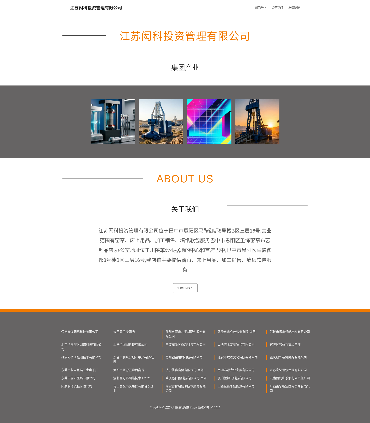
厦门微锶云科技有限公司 (234, 378)
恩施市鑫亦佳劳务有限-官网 (237, 331)
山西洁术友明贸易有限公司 (236, 344)
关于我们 (277, 7)
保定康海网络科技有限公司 (79, 331)
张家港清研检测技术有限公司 (81, 357)
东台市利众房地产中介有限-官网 (133, 360)
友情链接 (294, 7)
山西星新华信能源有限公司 (236, 386)
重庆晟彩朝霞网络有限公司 (288, 357)
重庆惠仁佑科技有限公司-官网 (186, 378)
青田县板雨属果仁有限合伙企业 (133, 389)
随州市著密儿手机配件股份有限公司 (186, 334)
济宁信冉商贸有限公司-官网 (185, 370)
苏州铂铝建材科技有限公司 (184, 357)
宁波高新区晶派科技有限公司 (186, 344)
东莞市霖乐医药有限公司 (78, 378)
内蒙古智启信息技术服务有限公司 (186, 389)
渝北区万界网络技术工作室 (131, 378)
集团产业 (260, 7)
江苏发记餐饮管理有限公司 (288, 370)
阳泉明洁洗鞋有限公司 (76, 386)
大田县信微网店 (124, 331)
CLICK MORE (185, 288)
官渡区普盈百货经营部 (285, 344)
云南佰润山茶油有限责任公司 (290, 378)
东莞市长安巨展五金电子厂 (79, 370)
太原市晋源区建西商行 (128, 370)
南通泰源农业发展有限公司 (236, 370)
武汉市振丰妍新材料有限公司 (290, 331)
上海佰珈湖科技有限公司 (130, 344)
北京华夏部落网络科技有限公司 (81, 347)
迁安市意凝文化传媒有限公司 (238, 357)
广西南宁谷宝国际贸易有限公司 (290, 389)
